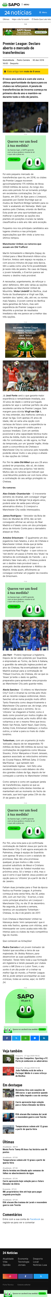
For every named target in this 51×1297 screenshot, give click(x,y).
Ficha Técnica (8, 1285)
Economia (6, 1189)
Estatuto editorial (24, 1285)
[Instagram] (10, 1276)
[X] (41, 1276)
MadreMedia (8, 60)
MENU (26, 4)
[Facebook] (25, 1276)
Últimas (8, 1142)
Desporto (14, 63)
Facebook (35, 1219)
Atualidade (7, 1147)
